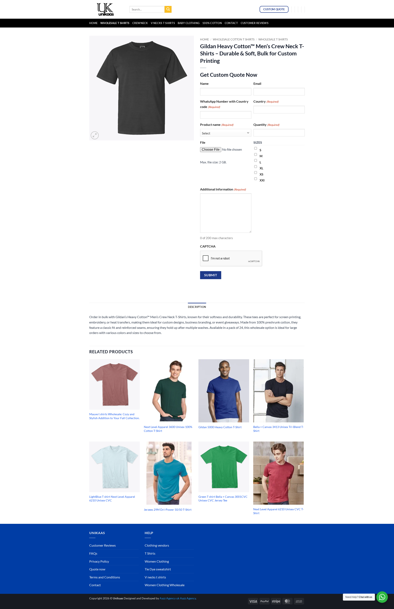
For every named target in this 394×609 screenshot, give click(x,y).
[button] (95, 135)
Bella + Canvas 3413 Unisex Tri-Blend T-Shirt (278, 428)
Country (265, 101)
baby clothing (188, 23)
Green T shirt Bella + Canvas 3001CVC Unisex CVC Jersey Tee (222, 498)
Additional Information (223, 189)
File (202, 142)
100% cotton (212, 23)
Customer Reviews (254, 23)
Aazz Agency (188, 598)
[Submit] (168, 9)
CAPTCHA (207, 246)
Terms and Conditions (104, 577)
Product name (216, 124)
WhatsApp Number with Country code (224, 104)
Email (257, 83)
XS (261, 174)
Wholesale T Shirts (114, 23)
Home (93, 23)
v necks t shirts (163, 23)
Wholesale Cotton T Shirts (233, 39)
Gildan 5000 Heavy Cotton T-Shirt (220, 427)
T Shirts (150, 553)
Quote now (97, 569)
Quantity (266, 124)
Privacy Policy (99, 561)
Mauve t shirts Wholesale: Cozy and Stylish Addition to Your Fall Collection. (114, 416)
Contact (231, 23)
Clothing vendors (157, 545)
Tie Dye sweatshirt (158, 569)
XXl (262, 180)
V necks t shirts (155, 577)
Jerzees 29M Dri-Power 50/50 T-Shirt (167, 509)
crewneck (140, 23)
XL (261, 168)
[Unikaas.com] (106, 9)
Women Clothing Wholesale (164, 585)
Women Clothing (157, 561)
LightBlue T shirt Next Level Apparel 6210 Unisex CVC (112, 498)
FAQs (93, 553)
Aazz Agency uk (169, 598)
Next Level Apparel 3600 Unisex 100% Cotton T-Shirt (168, 428)
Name (204, 83)
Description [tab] (197, 307)
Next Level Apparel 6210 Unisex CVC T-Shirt (278, 511)
